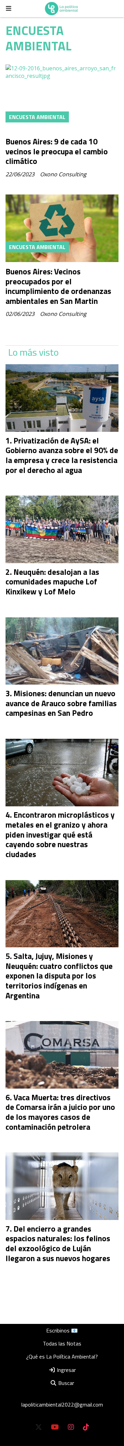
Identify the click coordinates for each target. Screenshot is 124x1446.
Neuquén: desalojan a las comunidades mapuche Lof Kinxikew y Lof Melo (52, 582)
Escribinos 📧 (62, 1330)
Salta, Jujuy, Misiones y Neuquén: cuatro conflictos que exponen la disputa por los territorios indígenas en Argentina (59, 975)
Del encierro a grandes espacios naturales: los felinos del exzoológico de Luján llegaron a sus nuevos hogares (58, 1243)
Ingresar (65, 1370)
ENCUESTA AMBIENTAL (37, 117)
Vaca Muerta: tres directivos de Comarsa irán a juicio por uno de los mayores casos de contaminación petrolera (60, 1112)
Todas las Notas (62, 1343)
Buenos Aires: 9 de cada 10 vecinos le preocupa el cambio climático (57, 151)
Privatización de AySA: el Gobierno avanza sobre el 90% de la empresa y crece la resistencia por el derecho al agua (62, 455)
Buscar (65, 1383)
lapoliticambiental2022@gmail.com (62, 1404)
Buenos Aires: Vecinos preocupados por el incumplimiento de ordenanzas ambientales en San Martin (58, 286)
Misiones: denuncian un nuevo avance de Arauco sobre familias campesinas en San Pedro (61, 703)
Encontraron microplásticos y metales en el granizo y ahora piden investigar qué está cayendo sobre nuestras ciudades (60, 834)
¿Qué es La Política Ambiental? (62, 1356)
